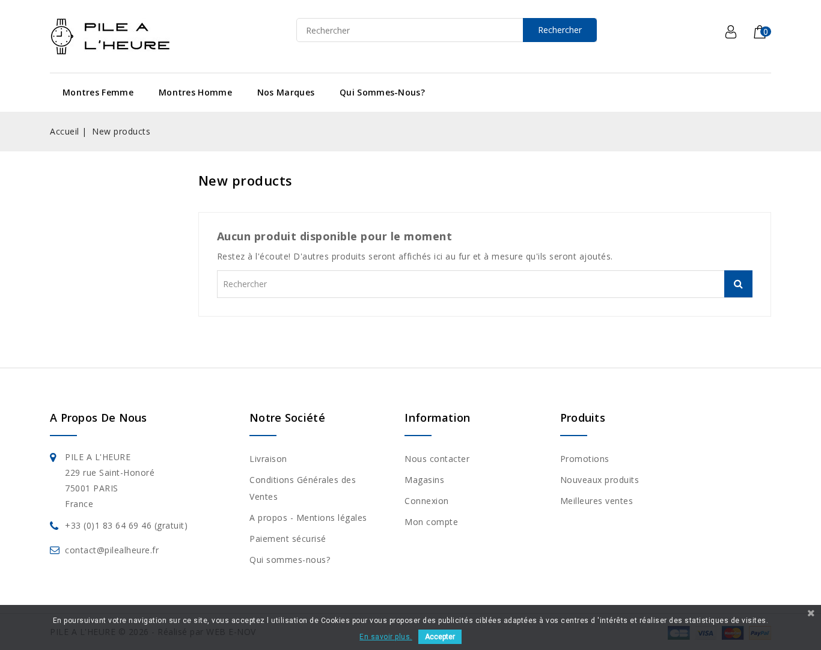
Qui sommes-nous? (382, 92)
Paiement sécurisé (287, 538)
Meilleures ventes (596, 500)
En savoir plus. (385, 637)
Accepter (440, 637)
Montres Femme (98, 92)
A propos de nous (98, 417)
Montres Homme (195, 92)
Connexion (426, 500)
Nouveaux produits (599, 479)
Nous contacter (436, 458)
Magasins (424, 479)
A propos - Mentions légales (308, 517)
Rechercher (560, 29)
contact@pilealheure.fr (112, 550)
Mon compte (431, 521)
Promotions (584, 458)
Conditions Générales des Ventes (302, 488)
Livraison (268, 458)
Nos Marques (285, 92)
